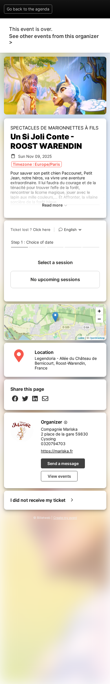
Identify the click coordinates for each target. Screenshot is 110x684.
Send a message (63, 463)
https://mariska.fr (57, 451)
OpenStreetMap (97, 337)
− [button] (99, 319)
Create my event (65, 518)
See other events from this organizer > (54, 39)
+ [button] (99, 311)
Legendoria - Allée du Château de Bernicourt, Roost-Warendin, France (66, 363)
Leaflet (81, 337)
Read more (52, 205)
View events (59, 476)
